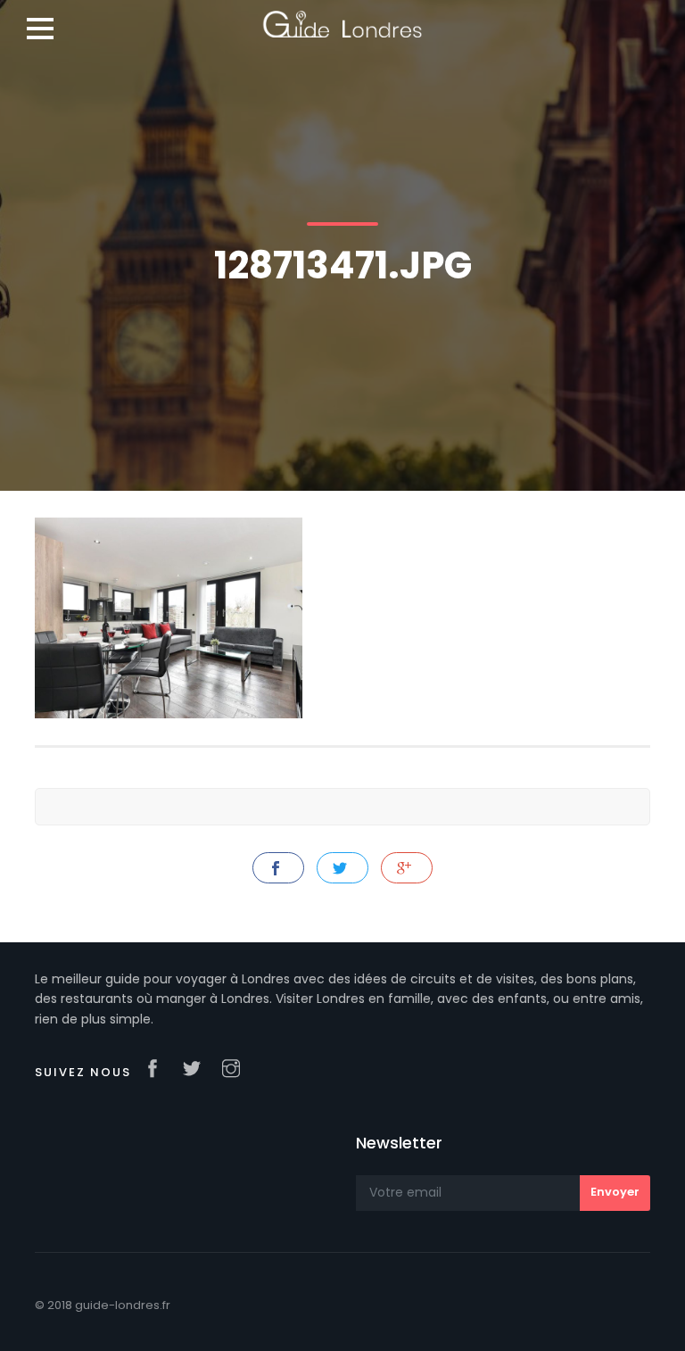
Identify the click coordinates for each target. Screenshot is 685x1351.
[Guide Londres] (342, 18)
